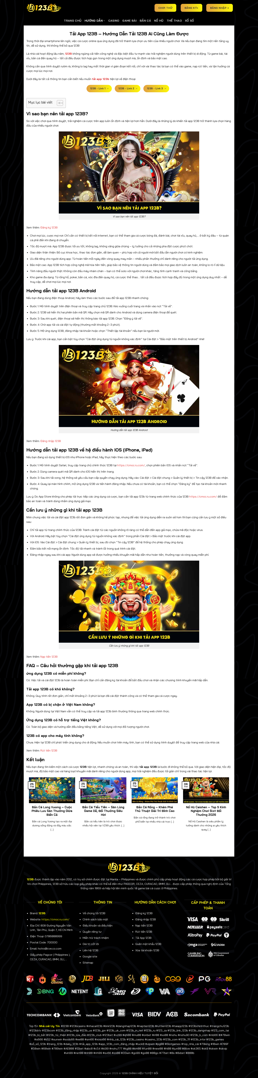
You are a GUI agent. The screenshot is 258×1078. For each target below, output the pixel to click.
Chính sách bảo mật (95, 919)
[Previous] (28, 808)
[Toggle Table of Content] (58, 103)
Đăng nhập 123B (50, 441)
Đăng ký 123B (49, 227)
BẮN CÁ (145, 20)
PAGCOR (129, 884)
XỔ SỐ (189, 20)
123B (42, 913)
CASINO (113, 20)
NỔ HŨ (159, 20)
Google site (90, 956)
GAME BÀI (129, 20)
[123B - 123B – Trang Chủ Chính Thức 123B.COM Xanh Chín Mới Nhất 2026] (43, 8)
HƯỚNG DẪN (94, 20)
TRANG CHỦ (72, 20)
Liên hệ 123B (90, 950)
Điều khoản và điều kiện (98, 925)
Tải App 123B (143, 938)
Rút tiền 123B (48, 750)
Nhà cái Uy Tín (49, 1026)
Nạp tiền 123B (49, 656)
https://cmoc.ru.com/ (131, 465)
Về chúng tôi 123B (94, 913)
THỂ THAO (174, 20)
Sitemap (88, 962)
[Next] (229, 808)
